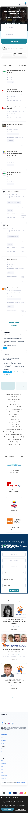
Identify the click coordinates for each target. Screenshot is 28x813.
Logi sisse (2, 743)
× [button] (26, 797)
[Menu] (2, 3)
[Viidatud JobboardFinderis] (3, 793)
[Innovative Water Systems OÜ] (14, 524)
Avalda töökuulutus (7, 371)
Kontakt (2, 772)
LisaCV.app (3, 728)
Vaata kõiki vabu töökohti (14, 323)
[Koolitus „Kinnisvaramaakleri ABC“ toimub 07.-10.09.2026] (14, 640)
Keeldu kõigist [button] (20, 809)
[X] (5, 723)
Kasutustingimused (4, 775)
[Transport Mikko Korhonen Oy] (14, 468)
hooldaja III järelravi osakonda (13, 107)
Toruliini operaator (13, 288)
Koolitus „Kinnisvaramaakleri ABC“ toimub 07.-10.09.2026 (14, 650)
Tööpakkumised (3, 763)
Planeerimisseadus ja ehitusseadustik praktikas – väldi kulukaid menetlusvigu (14, 680)
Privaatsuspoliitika (3, 778)
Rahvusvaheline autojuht (15, 124)
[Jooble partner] (10, 793)
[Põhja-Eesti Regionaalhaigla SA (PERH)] (14, 487)
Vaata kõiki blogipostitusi (15, 698)
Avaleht (2, 760)
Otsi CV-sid (2, 737)
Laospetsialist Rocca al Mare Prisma (16, 71)
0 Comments (17, 626)
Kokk (8, 225)
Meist (2, 769)
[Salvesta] (25, 70)
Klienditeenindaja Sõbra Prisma (14, 173)
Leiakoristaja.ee (3, 727)
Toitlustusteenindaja (13, 191)
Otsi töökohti (14, 41)
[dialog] (14, 804)
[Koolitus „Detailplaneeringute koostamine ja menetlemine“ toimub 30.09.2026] (14, 610)
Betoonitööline (12, 259)
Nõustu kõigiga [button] (7, 809)
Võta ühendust (7, 374)
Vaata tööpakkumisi (13, 348)
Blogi (2, 766)
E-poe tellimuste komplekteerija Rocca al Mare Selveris (14, 153)
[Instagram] (9, 723)
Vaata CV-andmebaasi (18, 371)
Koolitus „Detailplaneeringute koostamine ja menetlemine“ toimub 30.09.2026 (14, 621)
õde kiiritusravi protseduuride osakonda (14, 90)
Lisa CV (5, 348)
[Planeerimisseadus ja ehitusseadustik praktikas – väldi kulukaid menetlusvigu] (14, 670)
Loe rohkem (14, 629)
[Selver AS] (14, 505)
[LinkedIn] (12, 723)
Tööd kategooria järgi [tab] (8, 386)
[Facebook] (2, 723)
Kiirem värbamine (3, 740)
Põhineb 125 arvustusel (14, 19)
